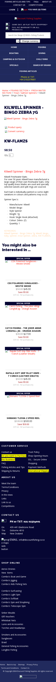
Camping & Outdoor (14, 59)
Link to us (6, 502)
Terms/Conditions (10, 487)
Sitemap (21, 664)
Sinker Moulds (8, 612)
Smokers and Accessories (13, 634)
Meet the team (8, 483)
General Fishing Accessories (14, 646)
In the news (7, 494)
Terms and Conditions (10, 668)
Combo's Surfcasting (11, 590)
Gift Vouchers (7, 616)
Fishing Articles (28, 71)
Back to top (11, 664)
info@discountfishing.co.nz (32, 539)
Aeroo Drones (8, 568)
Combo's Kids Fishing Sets (14, 584)
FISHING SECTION (19, 90)
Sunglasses (6, 638)
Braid (4, 642)
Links (3, 498)
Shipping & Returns (10, 470)
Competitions (7, 506)
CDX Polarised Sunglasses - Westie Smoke (23, 284)
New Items (7, 572)
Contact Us (25, 668)
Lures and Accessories (12, 624)
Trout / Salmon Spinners (25, 92)
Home (14, 47)
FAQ (3, 463)
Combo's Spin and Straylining (15, 602)
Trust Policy (33, 452)
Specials (14, 65)
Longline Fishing (9, 649)
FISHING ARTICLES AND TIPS (17, 1)
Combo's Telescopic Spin (13, 606)
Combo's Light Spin (10, 594)
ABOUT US (46, 1)
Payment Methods (37, 467)
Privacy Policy (32, 664)
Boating (14, 53)
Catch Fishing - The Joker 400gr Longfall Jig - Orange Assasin (23, 329)
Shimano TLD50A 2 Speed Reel (23, 418)
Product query (15, 127)
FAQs (36, 1)
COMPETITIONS (36, 5)
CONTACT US (19, 5)
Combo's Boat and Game (13, 576)
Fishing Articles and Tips (13, 467)
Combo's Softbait (9, 598)
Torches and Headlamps (13, 627)
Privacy (4, 490)
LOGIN (12, 9)
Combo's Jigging (9, 580)
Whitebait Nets (8, 620)
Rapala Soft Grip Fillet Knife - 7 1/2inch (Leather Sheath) (23, 374)
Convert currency (16, 131)
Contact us (6, 452)
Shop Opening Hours (38, 455)
